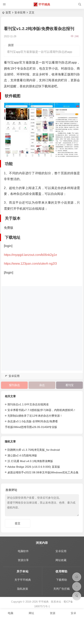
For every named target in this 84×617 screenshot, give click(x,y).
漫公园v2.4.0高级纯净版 (22, 455)
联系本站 (56, 601)
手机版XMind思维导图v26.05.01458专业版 (31, 427)
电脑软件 (23, 551)
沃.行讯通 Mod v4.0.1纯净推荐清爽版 (30, 461)
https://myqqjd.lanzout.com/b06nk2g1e (30, 254)
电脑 (10, 613)
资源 (52, 613)
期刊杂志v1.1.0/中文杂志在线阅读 (28, 404)
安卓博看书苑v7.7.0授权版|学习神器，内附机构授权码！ (41, 410)
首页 (8, 12)
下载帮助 (61, 579)
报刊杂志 (14, 385)
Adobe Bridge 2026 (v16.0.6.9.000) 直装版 (33, 466)
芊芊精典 (44, 4)
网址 (31, 613)
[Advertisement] (42, 328)
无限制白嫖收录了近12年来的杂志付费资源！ (35, 415)
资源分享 (23, 560)
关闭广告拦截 (61, 588)
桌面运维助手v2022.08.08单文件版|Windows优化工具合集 (43, 472)
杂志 (42, 385)
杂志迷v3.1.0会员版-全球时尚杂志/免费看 (32, 421)
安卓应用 (19, 12)
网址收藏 (60, 560)
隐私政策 (22, 588)
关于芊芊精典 (22, 579)
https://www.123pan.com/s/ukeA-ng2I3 (30, 263)
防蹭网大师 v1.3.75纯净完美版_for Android (33, 449)
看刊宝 (69, 385)
